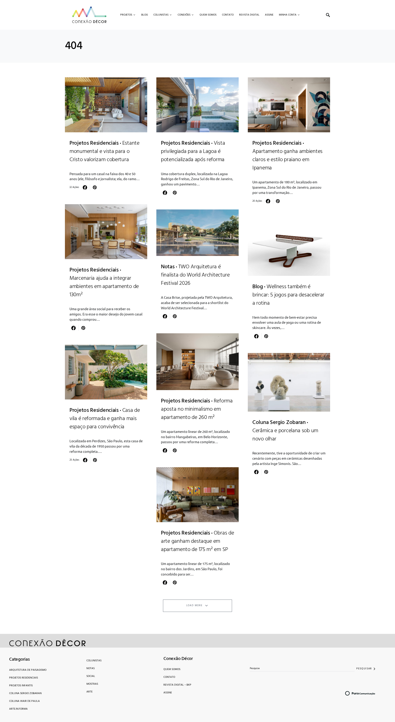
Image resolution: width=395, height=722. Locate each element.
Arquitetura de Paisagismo (27, 670)
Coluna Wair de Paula (24, 701)
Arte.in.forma (18, 709)
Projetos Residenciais (23, 678)
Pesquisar (364, 669)
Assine (167, 692)
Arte (89, 691)
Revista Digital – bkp (177, 685)
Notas (90, 668)
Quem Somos (171, 669)
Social (90, 676)
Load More (194, 605)
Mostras (92, 684)
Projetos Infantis (21, 685)
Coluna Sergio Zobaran (25, 693)
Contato (169, 677)
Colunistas (93, 660)
